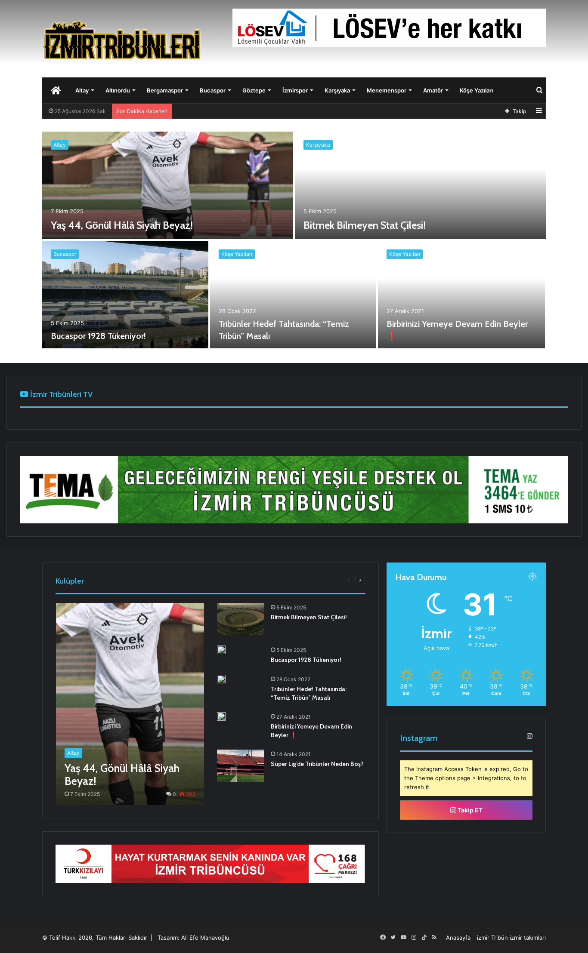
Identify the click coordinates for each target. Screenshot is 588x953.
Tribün (499, 937)
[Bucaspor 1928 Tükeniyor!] (125, 294)
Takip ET (469, 810)
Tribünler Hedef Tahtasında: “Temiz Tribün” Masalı (309, 693)
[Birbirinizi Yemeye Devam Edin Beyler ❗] (461, 294)
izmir (483, 937)
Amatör (433, 90)
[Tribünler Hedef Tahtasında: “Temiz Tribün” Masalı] (293, 294)
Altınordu (117, 90)
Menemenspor (386, 90)
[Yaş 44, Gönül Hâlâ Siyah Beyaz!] (167, 185)
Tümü (109, 580)
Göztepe (254, 90)
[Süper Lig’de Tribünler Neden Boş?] (240, 766)
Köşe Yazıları (476, 90)
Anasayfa (458, 937)
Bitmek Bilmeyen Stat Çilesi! (364, 225)
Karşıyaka (337, 90)
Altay (82, 90)
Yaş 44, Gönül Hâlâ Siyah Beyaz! (122, 225)
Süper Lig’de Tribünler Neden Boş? (317, 764)
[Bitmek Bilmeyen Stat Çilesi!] (420, 185)
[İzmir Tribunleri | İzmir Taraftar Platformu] (121, 39)
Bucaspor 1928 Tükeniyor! (98, 336)
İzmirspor (295, 90)
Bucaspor (213, 90)
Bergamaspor (165, 90)
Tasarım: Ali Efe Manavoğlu (193, 937)
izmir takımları (528, 937)
